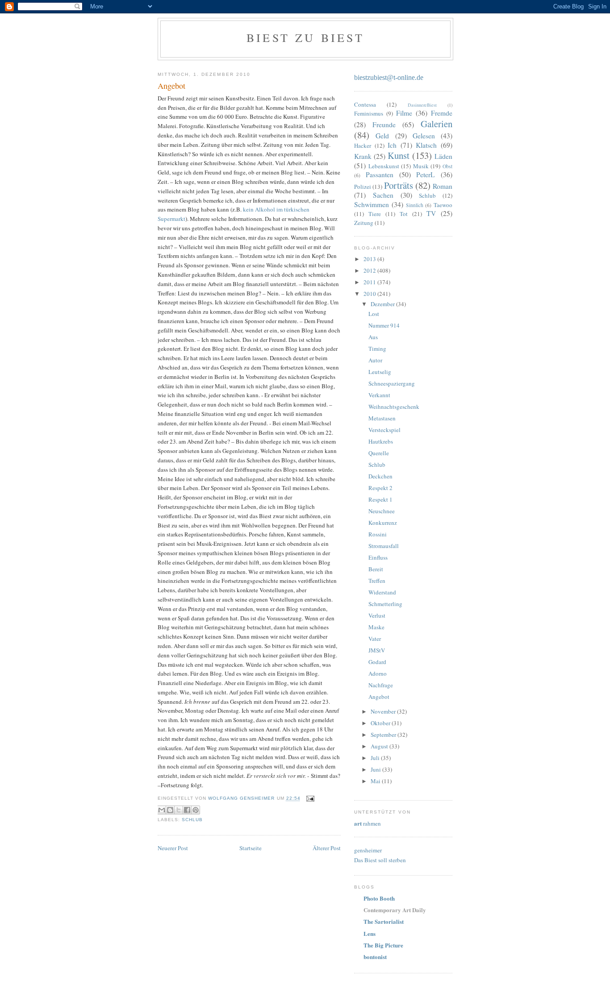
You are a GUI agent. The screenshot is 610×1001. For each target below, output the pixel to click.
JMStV (376, 650)
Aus (373, 337)
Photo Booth (379, 898)
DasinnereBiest (422, 105)
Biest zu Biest (305, 37)
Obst (447, 166)
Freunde (384, 124)
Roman (442, 186)
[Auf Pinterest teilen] (195, 810)
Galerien (436, 123)
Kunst (398, 155)
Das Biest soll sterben (380, 860)
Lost (373, 314)
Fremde (441, 112)
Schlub (192, 819)
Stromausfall (383, 546)
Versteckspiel (384, 430)
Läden (443, 156)
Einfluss (378, 557)
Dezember (383, 304)
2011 (370, 282)
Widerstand (382, 592)
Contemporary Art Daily (394, 909)
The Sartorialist (383, 921)
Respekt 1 (380, 499)
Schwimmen (371, 204)
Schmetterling (385, 604)
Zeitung (363, 223)
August (380, 746)
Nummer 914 (384, 325)
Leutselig (379, 372)
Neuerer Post (173, 848)
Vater (374, 639)
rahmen (367, 823)
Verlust (376, 615)
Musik (421, 166)
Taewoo (443, 205)
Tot (404, 214)
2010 (370, 294)
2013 (370, 259)
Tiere (374, 214)
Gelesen (424, 135)
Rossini (377, 534)
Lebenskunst (383, 166)
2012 (370, 270)
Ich (392, 145)
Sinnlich (414, 205)
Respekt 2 (380, 488)
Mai (376, 781)
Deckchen (380, 476)
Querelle (378, 453)
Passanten (379, 174)
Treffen (376, 581)
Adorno (377, 673)
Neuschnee (381, 511)
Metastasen (382, 418)
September (384, 735)
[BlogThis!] (170, 810)
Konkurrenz (382, 523)
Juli (376, 758)
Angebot (378, 697)
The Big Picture (383, 945)
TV (431, 213)
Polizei (362, 187)
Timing (377, 349)
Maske (376, 627)
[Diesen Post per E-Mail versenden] (161, 810)
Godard (377, 662)
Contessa (365, 104)
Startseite (250, 848)
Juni (376, 769)
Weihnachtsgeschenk (393, 407)
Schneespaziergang (391, 383)
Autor (375, 360)
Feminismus (368, 113)
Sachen (383, 195)
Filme (404, 112)
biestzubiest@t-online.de (388, 77)
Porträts (398, 185)
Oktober (381, 723)
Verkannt (379, 395)
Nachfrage (380, 685)
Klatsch (426, 145)
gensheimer (368, 850)
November (384, 711)
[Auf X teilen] (178, 810)
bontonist (375, 956)
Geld (382, 135)
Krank (363, 156)
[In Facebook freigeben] (187, 810)
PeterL (425, 174)
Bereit (375, 569)
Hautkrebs (380, 441)
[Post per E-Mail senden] (309, 798)
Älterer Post (327, 848)
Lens (369, 933)
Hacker (362, 145)
